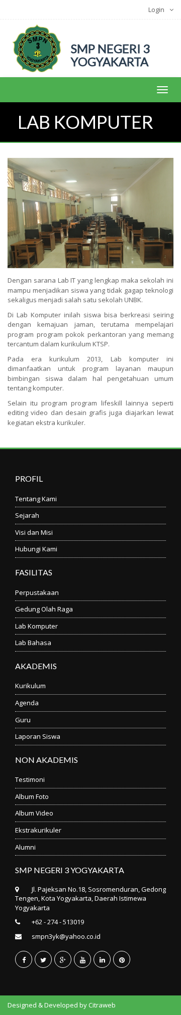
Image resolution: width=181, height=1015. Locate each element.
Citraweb (102, 1004)
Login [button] (156, 9)
